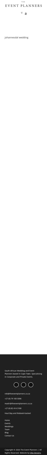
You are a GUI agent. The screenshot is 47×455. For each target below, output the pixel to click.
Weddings (25, 228)
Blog (20, 80)
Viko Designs (35, 453)
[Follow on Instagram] (23, 384)
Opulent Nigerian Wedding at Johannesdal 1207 (21, 225)
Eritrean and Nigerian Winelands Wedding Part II (23, 76)
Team (7, 429)
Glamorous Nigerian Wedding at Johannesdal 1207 (23, 299)
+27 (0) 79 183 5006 (13, 398)
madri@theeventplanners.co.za (18, 403)
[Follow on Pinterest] (30, 384)
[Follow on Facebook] (16, 384)
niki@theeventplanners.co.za (17, 393)
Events (7, 423)
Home (7, 420)
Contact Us (9, 435)
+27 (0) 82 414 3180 (13, 408)
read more (11, 112)
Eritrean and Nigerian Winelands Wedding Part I (23, 150)
